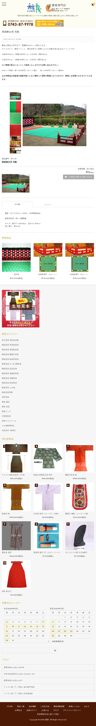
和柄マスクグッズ (9, 421)
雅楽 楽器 (6, 407)
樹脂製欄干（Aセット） (48, 274)
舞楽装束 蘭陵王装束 (10, 354)
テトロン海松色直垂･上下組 (13, 475)
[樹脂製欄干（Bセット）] (79, 257)
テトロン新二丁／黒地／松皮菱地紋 (18, 694)
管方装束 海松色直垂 (10, 340)
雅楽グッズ (6, 411)
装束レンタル (74, 706)
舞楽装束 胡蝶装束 (9, 378)
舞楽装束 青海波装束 (10, 345)
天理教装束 (6, 416)
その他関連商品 (8, 426)
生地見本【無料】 (9, 430)
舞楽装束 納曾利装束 (10, 359)
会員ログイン (31, 710)
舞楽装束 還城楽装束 (10, 350)
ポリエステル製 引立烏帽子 (76, 553)
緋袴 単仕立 (7, 591)
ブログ (56, 710)
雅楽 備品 (6, 402)
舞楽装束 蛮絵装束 (9, 369)
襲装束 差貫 (7, 553)
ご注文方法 (44, 706)
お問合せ (18, 710)
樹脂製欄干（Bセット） (79, 274)
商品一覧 (20, 706)
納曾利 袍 (6, 514)
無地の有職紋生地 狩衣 (43, 475)
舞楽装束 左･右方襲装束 (12, 364)
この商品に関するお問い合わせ (80, 177)
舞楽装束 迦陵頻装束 (10, 374)
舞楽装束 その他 (8, 388)
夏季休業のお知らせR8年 (14, 668)
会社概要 (32, 706)
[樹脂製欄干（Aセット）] (48, 257)
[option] (15, 95)
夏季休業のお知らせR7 (13, 681)
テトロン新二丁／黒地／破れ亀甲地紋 (19, 687)
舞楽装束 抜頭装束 (9, 383)
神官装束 (5, 397)
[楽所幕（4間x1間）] (16, 257)
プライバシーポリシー (72, 710)
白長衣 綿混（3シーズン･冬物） (47, 514)
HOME (10, 706)
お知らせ (45, 710)
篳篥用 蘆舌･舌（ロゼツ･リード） (47, 553)
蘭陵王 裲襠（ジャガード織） (77, 514)
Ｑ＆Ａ (86, 706)
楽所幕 (16, 274)
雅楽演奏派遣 (59, 706)
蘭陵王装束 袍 (71, 475)
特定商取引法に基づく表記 (48, 714)
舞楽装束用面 (7, 392)
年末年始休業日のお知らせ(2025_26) (19, 674)
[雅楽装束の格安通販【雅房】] (48, 12)
